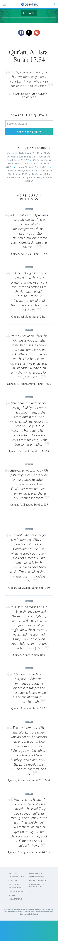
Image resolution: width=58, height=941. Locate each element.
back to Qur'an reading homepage (30, 96)
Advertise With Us (16, 877)
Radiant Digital (15, 899)
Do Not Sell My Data (37, 880)
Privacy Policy (35, 873)
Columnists (13, 884)
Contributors (14, 888)
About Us (12, 873)
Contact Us (13, 880)
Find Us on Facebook (17, 891)
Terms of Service (36, 877)
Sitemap (11, 895)
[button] (54, 4)
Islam (29, 13)
